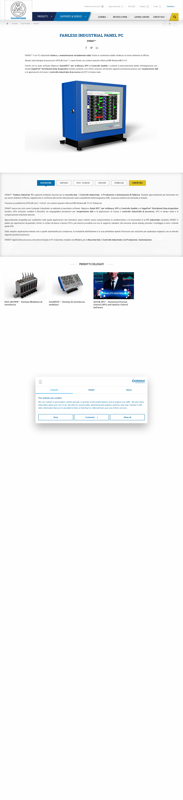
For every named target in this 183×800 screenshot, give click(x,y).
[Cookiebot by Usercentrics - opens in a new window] (134, 381)
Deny (56, 417)
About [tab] (129, 390)
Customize (90, 417)
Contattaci (137, 183)
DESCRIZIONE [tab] (45, 183)
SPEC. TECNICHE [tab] (83, 183)
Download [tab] (119, 183)
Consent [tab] (54, 390)
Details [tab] (92, 390)
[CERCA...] (175, 17)
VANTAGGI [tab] (64, 183)
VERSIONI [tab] (102, 183)
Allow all (127, 417)
